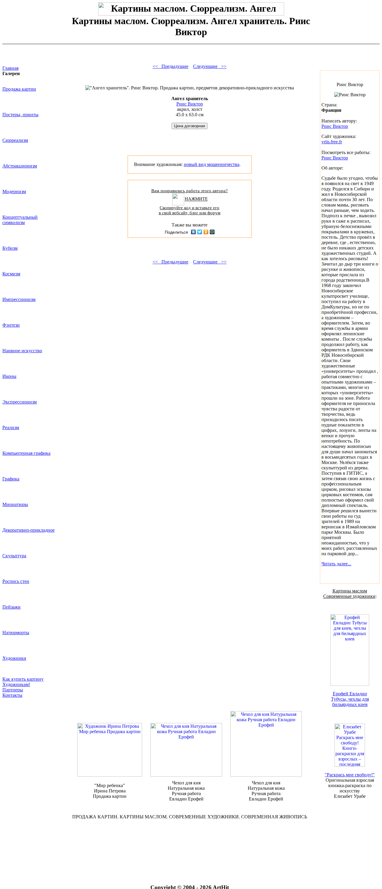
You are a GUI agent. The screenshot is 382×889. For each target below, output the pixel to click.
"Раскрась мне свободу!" (350, 774)
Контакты (12, 695)
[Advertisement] (189, 843)
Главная (10, 68)
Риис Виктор (189, 103)
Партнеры (12, 689)
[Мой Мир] (212, 232)
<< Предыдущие (170, 66)
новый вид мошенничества (211, 164)
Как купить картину (23, 679)
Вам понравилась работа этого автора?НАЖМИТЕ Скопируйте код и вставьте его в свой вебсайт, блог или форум (189, 201)
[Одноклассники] (206, 232)
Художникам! (16, 684)
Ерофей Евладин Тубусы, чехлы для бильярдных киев (350, 699)
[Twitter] (200, 232)
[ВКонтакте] (193, 232)
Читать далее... (336, 563)
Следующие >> (210, 66)
